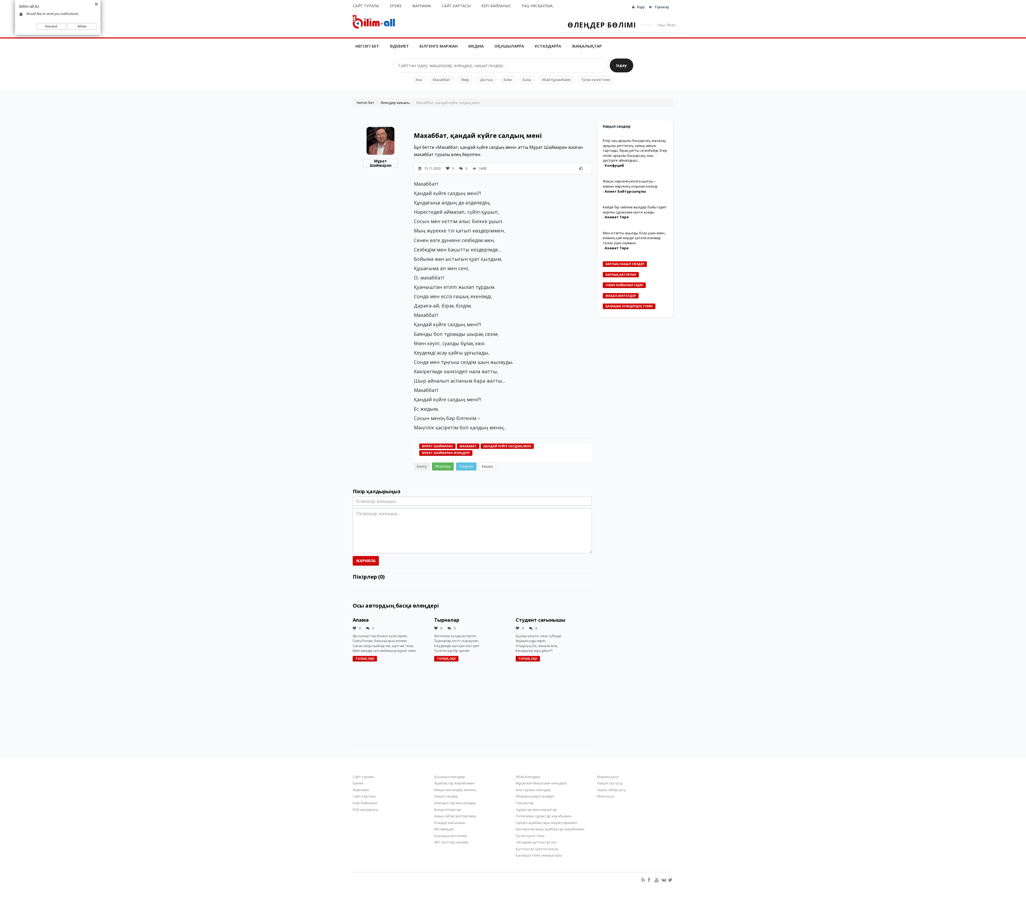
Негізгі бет (367, 46)
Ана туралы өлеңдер (533, 789)
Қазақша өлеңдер (449, 776)
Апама (361, 620)
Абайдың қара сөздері (535, 796)
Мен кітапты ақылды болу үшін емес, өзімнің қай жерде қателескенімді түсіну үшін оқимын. (634, 238)
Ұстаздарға (548, 46)
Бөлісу (422, 466)
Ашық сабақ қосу (611, 789)
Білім (508, 79)
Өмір (465, 79)
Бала (527, 79)
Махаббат (441, 79)
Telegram (466, 466)
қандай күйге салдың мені (507, 446)
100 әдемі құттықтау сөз (536, 842)
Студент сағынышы (540, 620)
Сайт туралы (366, 5)
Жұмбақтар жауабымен (454, 783)
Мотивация (444, 829)
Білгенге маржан (438, 46)
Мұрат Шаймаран (380, 163)
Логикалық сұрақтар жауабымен (544, 816)
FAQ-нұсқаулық (537, 5)
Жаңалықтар (587, 46)
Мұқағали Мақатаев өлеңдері (541, 783)
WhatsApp (443, 466)
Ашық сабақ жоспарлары (455, 816)
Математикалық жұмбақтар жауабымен (550, 829)
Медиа (476, 46)
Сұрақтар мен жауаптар (536, 809)
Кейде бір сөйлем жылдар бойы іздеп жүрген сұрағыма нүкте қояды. (634, 210)
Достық (486, 79)
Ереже (396, 5)
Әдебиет (399, 46)
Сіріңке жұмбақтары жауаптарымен (546, 822)
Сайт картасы (456, 5)
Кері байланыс (496, 5)
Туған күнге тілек (596, 79)
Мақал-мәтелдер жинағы (455, 789)
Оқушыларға (509, 46)
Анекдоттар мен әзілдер (455, 802)
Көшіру (487, 466)
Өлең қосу (605, 796)
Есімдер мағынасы (449, 822)
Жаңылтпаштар (447, 809)
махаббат (468, 446)
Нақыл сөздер (446, 796)
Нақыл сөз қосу (610, 783)
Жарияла (366, 560)
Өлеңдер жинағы (395, 102)
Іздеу (621, 65)
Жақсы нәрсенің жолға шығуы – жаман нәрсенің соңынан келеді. (630, 184)
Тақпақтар (525, 802)
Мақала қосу (608, 776)
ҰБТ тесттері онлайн (451, 842)
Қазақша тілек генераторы (539, 855)
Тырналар (446, 620)
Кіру (641, 7)
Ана (418, 79)
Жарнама (421, 5)
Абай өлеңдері (528, 776)
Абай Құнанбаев (556, 79)
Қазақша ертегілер (450, 835)
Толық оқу (364, 658)
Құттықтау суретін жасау (537, 848)
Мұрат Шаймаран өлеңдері (446, 453)
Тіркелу (662, 7)
